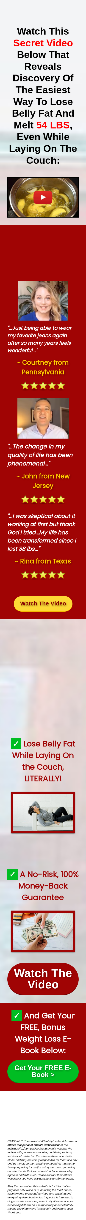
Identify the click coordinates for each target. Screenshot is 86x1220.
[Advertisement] (43, 251)
